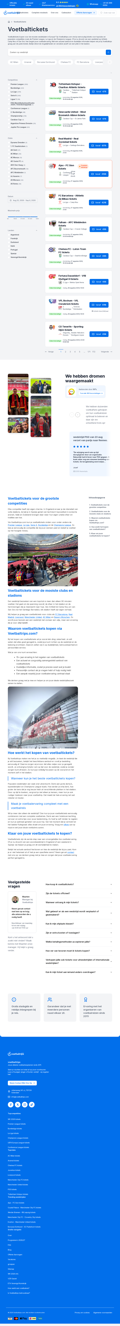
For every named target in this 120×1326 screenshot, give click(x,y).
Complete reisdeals (40, 13)
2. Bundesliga (18, 112)
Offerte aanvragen (84, 13)
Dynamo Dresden (19, 142)
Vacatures (12, 1262)
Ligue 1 (15, 99)
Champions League (62, 525)
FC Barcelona (61, 614)
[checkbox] (9, 84)
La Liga (16, 92)
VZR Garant (12, 1281)
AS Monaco (17, 180)
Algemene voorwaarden (102, 1315)
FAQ (9, 1247)
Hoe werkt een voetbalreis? (18, 1291)
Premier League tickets (17, 1126)
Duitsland (15, 242)
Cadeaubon (66, 13)
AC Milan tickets (14, 1158)
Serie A (16, 95)
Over (10, 1238)
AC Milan (16, 154)
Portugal (14, 250)
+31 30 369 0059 (107, 4)
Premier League (19, 84)
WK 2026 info (13, 1276)
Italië (13, 246)
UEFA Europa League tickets (19, 1145)
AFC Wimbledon (18, 172)
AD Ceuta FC (17, 161)
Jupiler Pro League (20, 127)
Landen (11, 230)
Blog (9, 1252)
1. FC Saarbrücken (19, 146)
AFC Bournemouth (19, 169)
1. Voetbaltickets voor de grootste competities (99, 506)
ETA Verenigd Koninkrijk (17, 1286)
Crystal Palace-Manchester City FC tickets (24, 1210)
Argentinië (15, 235)
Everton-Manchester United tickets (22, 1224)
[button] (49, 352)
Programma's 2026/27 (16, 1242)
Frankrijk (14, 238)
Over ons (54, 13)
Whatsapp (94, 4)
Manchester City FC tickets (18, 1182)
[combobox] (111, 73)
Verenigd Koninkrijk (18, 257)
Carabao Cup (17, 120)
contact (70, 852)
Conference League (20, 108)
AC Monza (16, 157)
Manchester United (33, 617)
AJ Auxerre (16, 176)
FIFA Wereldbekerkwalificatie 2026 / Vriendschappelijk (22, 104)
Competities (13, 80)
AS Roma (16, 184)
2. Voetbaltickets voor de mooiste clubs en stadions (100, 512)
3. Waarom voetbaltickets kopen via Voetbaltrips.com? (99, 520)
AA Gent (15, 150)
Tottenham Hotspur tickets (18, 1197)
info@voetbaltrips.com (20, 1097)
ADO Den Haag (18, 165)
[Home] (9, 22)
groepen (11, 1267)
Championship (19, 116)
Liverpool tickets (14, 1177)
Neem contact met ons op (21, 1083)
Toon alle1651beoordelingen (90, 393)
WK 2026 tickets (14, 1122)
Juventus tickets (14, 1173)
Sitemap (11, 1271)
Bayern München (62, 617)
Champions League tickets (18, 1140)
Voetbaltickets (22, 13)
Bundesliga (17, 88)
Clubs (10, 138)
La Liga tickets (13, 1136)
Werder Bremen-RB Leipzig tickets (22, 1215)
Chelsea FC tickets (15, 1168)
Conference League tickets (18, 1150)
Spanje (13, 253)
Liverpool (19, 617)
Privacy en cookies (82, 1315)
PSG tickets (12, 1192)
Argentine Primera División (23, 123)
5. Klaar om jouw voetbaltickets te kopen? (99, 534)
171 (89, 352)
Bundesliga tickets (15, 1131)
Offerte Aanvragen (15, 1257)
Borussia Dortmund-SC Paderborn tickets (24, 1229)
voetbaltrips (14, 1062)
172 (93, 352)
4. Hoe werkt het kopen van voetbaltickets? (99, 528)
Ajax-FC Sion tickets (16, 1205)
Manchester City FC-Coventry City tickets (24, 1220)
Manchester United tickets (18, 1187)
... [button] (84, 352)
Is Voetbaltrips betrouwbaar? (19, 1295)
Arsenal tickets (13, 1163)
